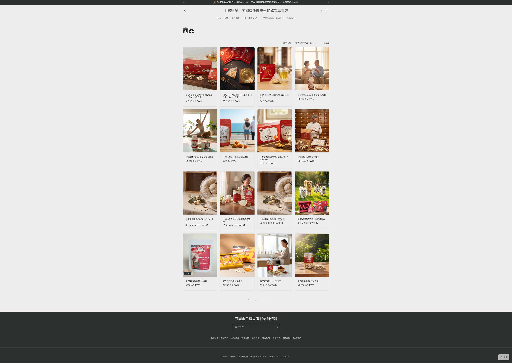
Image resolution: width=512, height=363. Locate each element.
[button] (186, 11)
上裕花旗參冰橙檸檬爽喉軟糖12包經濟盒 (274, 158)
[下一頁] (263, 300)
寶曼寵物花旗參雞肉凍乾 (196, 281)
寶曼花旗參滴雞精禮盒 (232, 281)
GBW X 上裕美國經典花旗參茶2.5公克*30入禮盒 (198, 96)
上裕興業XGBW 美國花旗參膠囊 (199, 157)
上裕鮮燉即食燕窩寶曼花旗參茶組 (236, 220)
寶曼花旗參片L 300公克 (307, 281)
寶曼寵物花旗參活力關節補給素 (311, 219)
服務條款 (287, 338)
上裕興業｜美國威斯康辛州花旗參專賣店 (243, 357)
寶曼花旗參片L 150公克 (270, 281)
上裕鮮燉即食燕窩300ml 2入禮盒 (199, 220)
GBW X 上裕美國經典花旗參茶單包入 (274, 96)
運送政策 (276, 338)
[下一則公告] (328, 2)
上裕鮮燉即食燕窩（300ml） (273, 219)
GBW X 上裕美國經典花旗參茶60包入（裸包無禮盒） (237, 96)
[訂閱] (277, 327)
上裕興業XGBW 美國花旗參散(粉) (312, 95)
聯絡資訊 (297, 338)
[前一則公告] (184, 2)
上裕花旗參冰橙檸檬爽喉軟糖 (235, 157)
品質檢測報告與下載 (219, 338)
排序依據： (288, 43)
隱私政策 (255, 338)
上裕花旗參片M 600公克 (308, 157)
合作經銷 (235, 338)
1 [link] (248, 300)
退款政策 (266, 338)
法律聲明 (245, 338)
